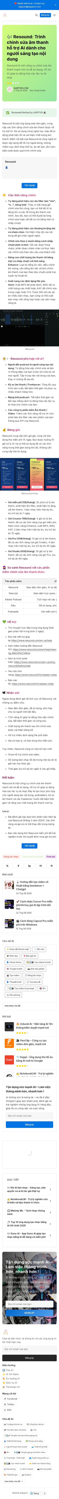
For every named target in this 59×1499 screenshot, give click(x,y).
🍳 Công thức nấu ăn (35, 1424)
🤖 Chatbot (26, 1475)
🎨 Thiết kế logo (10, 1475)
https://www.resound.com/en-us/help (31, 640)
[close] (55, 5)
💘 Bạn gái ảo (29, 956)
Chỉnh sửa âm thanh (32, 856)
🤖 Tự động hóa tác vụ (13, 1424)
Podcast (51, 856)
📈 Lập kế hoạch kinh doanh (15, 1447)
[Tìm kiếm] (36, 15)
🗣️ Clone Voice (14, 962)
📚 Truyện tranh (14, 969)
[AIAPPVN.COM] (10, 89)
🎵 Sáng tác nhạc (32, 975)
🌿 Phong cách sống (34, 1441)
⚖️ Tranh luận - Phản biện (14, 1458)
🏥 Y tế (33, 1430)
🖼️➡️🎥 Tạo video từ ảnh (38, 962)
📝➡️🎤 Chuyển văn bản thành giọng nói (20, 1435)
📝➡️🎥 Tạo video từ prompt (20, 988)
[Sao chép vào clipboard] (52, 865)
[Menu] (54, 15)
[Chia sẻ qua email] (41, 865)
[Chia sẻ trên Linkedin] (29, 865)
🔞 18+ (42, 988)
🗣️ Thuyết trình (14, 982)
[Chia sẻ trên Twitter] (7, 865)
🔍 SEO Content (26, 1469)
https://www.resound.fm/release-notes (36, 674)
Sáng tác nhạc (11, 856)
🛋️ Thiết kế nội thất (39, 1447)
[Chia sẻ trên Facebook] (18, 865)
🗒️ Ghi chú (39, 949)
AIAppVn (24, 1493)
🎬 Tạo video (13, 975)
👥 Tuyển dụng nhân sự (39, 1458)
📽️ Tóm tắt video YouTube (15, 1430)
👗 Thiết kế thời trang (12, 1441)
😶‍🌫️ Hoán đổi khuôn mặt (18, 949)
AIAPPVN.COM (21, 88)
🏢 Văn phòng (13, 995)
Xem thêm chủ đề (12, 1006)
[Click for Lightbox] (29, 328)
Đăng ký (45, 15)
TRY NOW (29, 185)
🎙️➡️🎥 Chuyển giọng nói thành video (29, 1452)
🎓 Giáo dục (12, 956)
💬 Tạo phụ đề (33, 982)
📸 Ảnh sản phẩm (35, 969)
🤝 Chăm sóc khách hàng (39, 1463)
